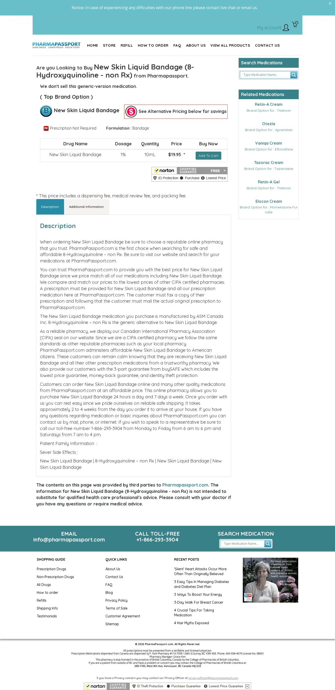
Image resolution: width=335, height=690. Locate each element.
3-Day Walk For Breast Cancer (198, 602)
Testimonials (47, 616)
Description (50, 207)
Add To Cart (208, 155)
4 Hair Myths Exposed (191, 623)
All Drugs (44, 584)
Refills (41, 600)
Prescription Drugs (51, 569)
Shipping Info (47, 608)
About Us (112, 569)
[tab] (50, 207)
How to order (47, 592)
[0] (294, 25)
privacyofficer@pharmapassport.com (213, 678)
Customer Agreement (122, 616)
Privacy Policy (116, 600)
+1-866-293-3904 (157, 539)
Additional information (86, 207)
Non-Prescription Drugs (55, 577)
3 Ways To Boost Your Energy (198, 594)
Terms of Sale (116, 608)
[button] (190, 174)
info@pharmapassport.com (69, 539)
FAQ (108, 584)
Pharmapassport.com (185, 485)
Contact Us (114, 577)
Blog (109, 592)
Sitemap (112, 624)
